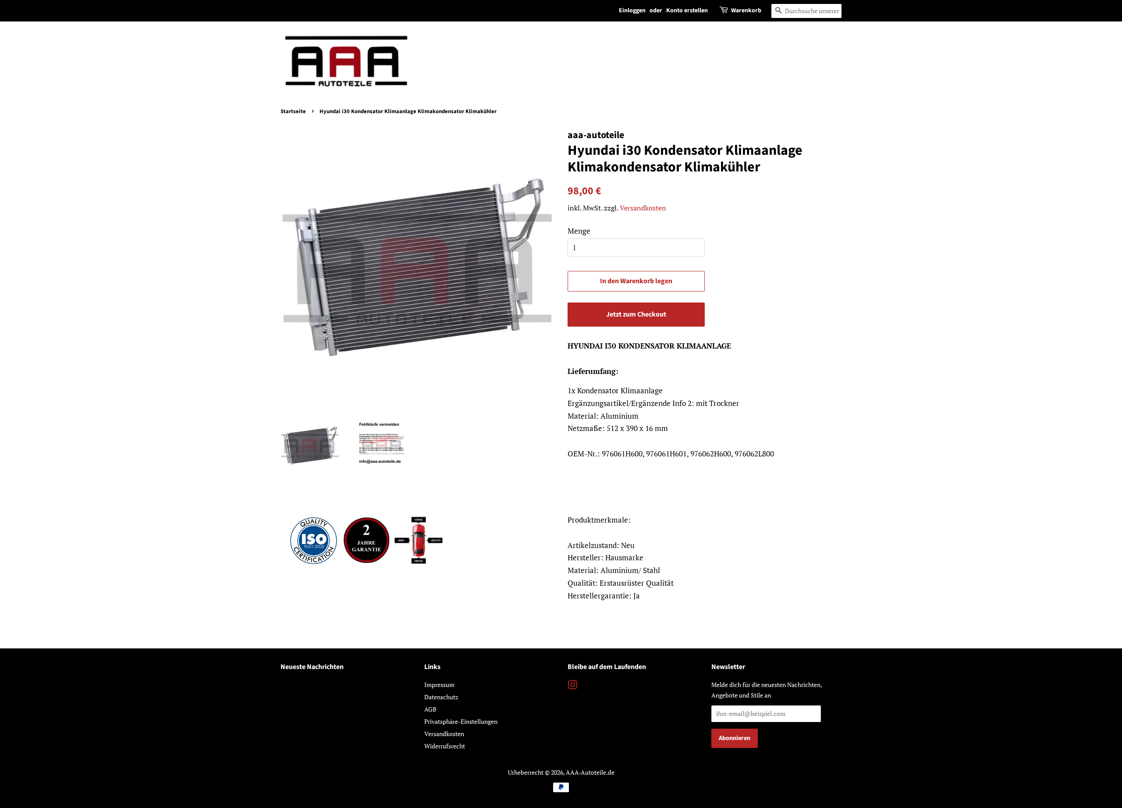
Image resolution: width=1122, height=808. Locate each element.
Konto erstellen (687, 10)
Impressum (439, 684)
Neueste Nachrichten (312, 667)
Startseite (293, 111)
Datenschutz (441, 697)
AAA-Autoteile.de (590, 772)
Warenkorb (746, 10)
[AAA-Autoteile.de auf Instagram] (572, 686)
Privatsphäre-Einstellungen (460, 721)
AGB (430, 709)
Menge (579, 231)
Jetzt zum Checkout (636, 314)
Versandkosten (643, 208)
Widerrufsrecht (444, 746)
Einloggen (632, 10)
